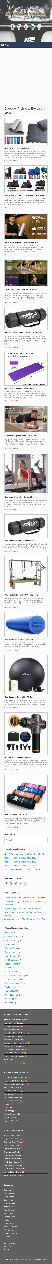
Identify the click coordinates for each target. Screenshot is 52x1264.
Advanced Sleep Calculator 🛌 (15, 1039)
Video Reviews (11, 994)
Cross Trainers (11, 940)
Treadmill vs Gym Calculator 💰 (15, 1077)
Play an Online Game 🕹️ (13, 1120)
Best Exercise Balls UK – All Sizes (19, 697)
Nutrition (8, 967)
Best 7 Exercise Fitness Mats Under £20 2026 (24, 195)
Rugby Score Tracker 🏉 (13, 1139)
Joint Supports (10, 959)
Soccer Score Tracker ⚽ (13, 1135)
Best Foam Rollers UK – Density (18, 639)
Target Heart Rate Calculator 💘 (15, 1081)
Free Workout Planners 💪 (13, 1091)
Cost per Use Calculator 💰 (14, 1046)
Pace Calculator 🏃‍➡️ (11, 1059)
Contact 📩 (8, 1107)
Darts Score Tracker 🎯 (12, 1148)
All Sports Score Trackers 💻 (14, 1175)
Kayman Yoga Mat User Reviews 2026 (20, 289)
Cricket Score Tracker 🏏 (13, 1145)
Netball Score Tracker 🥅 (13, 1158)
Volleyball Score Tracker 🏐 (14, 1172)
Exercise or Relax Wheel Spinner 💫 (17, 1019)
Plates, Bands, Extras (14, 975)
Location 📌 (8, 1104)
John (6, 897)
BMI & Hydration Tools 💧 (13, 1029)
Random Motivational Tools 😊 (15, 1053)
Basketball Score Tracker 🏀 (14, 1142)
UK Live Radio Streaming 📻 (14, 1063)
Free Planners (10, 956)
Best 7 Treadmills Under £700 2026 (20, 861)
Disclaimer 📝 (9, 1110)
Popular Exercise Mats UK (16, 814)
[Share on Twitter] (19, 27)
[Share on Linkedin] (33, 27)
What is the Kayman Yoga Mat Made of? (21, 242)
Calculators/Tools (12, 936)
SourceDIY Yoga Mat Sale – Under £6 (20, 388)
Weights (8, 1002)
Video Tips (9, 998)
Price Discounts (11, 979)
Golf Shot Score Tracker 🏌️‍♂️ (14, 1155)
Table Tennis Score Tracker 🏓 (15, 1168)
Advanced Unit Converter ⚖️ (14, 1036)
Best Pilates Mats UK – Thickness (19, 540)
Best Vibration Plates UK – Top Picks (28, 897)
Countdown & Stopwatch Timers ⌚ (17, 1043)
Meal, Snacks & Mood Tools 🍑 (15, 1049)
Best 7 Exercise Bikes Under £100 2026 (22, 869)
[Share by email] (39, 27)
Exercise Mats (10, 952)
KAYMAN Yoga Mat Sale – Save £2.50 (20, 435)
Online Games (10, 971)
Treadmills (9, 990)
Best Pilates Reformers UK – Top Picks (21, 594)
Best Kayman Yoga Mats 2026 (17, 148)
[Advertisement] (26, 79)
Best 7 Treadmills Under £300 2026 (20, 857)
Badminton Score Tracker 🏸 (14, 1165)
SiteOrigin (42, 1259)
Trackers (8, 987)
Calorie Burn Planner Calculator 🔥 (16, 1033)
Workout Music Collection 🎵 (14, 1097)
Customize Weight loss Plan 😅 (15, 1056)
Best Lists (8, 932)
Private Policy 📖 (10, 1117)
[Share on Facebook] (13, 27)
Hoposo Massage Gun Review (17, 757)
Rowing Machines (12, 983)
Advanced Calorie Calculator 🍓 (15, 1026)
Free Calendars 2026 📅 (12, 1087)
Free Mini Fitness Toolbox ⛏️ (14, 1023)
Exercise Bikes (11, 948)
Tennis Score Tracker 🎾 (13, 1162)
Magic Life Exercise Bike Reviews (27, 908)
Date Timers (9, 944)
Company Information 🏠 (13, 1101)
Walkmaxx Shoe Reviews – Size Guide (29, 919)
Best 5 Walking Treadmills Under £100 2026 (24, 853)
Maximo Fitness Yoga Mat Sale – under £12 (23, 332)
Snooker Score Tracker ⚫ (13, 1152)
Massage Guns (11, 963)
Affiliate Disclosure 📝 (12, 1114)
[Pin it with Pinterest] (26, 27)
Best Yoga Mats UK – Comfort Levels (20, 497)
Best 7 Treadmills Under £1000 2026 (20, 865)
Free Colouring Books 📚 (13, 1094)
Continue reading (11, 160)
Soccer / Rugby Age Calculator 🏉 (16, 1084)
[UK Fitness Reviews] (26, 14)
